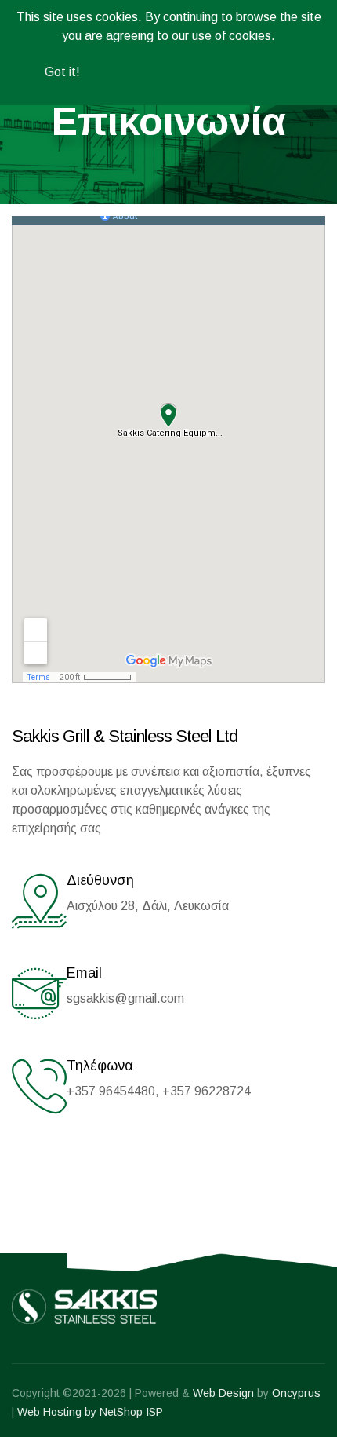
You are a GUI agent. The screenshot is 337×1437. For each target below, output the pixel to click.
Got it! (62, 72)
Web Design (223, 1393)
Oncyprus (296, 1393)
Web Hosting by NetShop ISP (90, 1412)
